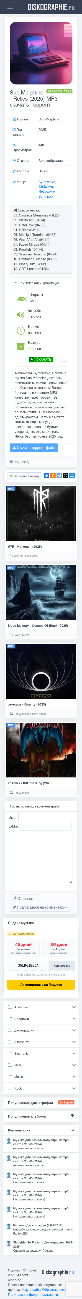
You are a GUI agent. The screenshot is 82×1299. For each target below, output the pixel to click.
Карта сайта (31, 1289)
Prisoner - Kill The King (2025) (30, 783)
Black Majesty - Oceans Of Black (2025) (38, 625)
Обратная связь (54, 1289)
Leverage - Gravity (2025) (27, 704)
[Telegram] (59, 475)
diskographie (51, 7)
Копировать (62, 965)
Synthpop (45, 196)
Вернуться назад (26, 476)
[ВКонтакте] (46, 475)
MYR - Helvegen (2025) (25, 546)
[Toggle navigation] (10, 6)
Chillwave (45, 186)
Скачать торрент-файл (35, 447)
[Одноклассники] (53, 475)
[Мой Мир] (72, 475)
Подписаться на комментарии (41, 907)
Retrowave (46, 191)
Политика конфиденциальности (33, 1294)
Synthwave (46, 181)
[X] (65, 475)
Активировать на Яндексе (41, 984)
